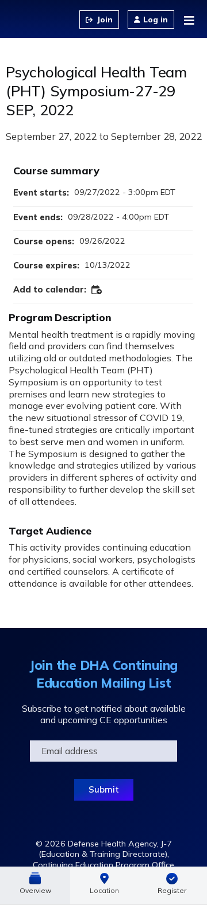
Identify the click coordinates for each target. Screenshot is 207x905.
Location (104, 890)
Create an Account (99, 19)
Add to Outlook (97, 290)
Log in (155, 19)
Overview (35, 890)
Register (172, 890)
